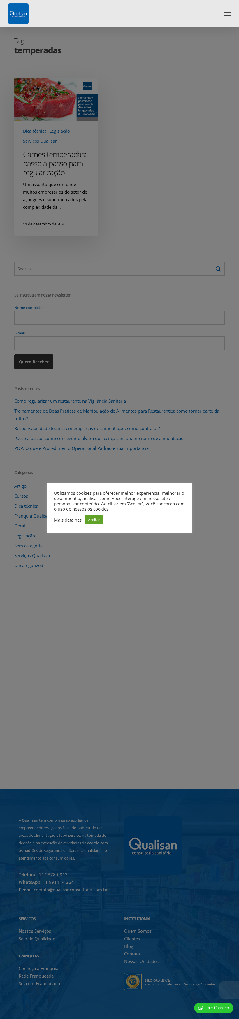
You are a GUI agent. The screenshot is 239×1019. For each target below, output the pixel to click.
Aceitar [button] (94, 519)
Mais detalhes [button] (68, 519)
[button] (227, 14)
